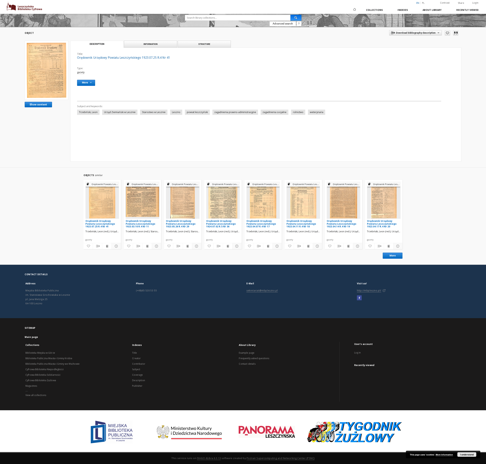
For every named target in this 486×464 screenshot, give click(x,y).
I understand (467, 454)
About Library (432, 10)
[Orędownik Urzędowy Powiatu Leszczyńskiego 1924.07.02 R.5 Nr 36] (223, 200)
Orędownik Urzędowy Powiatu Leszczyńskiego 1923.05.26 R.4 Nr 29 (181, 223)
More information (444, 454)
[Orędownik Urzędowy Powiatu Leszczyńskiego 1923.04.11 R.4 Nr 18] (303, 200)
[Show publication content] (106, 246)
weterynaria (316, 112)
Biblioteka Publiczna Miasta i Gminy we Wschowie (52, 363)
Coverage (137, 374)
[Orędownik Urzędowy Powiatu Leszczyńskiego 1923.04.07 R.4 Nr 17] (263, 200)
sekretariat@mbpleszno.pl (262, 290)
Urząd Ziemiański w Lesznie (120, 112)
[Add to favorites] (447, 33)
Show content (38, 104)
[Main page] (354, 10)
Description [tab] (97, 44)
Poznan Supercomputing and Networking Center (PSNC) (281, 458)
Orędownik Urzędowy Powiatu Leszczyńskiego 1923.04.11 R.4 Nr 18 (301, 223)
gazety (80, 72)
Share (461, 3)
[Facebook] (359, 298)
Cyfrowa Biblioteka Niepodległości (44, 369)
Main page (31, 337)
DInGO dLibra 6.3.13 (209, 458)
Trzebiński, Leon (88, 112)
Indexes (403, 10)
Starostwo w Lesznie (154, 112)
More (393, 255)
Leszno (176, 112)
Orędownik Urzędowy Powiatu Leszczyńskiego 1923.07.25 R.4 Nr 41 (100, 223)
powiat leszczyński (197, 112)
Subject (136, 369)
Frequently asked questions (254, 358)
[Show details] (115, 246)
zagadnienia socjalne (274, 112)
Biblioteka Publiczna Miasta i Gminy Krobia (48, 358)
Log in (357, 352)
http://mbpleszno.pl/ (369, 290)
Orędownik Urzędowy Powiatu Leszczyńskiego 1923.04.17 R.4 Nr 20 (382, 223)
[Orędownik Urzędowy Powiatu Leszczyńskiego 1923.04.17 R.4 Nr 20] (383, 200)
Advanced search (283, 23)
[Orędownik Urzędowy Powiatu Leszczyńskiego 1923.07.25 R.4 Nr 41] (46, 70)
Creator (136, 358)
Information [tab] (151, 44)
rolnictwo (298, 112)
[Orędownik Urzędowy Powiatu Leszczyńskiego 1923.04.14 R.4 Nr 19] (343, 200)
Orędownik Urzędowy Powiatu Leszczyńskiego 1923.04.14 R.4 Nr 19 (341, 223)
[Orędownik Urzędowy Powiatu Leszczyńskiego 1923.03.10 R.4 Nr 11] (142, 200)
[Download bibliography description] (97, 246)
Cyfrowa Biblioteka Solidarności (43, 374)
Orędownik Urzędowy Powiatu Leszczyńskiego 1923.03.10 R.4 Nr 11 (140, 223)
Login (475, 2)
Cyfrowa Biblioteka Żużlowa (40, 380)
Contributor (138, 363)
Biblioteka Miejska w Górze (40, 352)
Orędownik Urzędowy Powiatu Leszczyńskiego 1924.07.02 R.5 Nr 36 (221, 223)
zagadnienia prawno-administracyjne (235, 112)
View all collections (35, 395)
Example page (246, 352)
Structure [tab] (204, 44)
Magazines (31, 385)
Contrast (445, 2)
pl (423, 3)
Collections (374, 10)
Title (134, 352)
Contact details (247, 363)
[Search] (295, 18)
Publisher (137, 385)
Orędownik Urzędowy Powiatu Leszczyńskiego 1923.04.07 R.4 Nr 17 (261, 223)
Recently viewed (467, 10)
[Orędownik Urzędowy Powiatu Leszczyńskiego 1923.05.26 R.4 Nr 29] (182, 200)
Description (138, 380)
